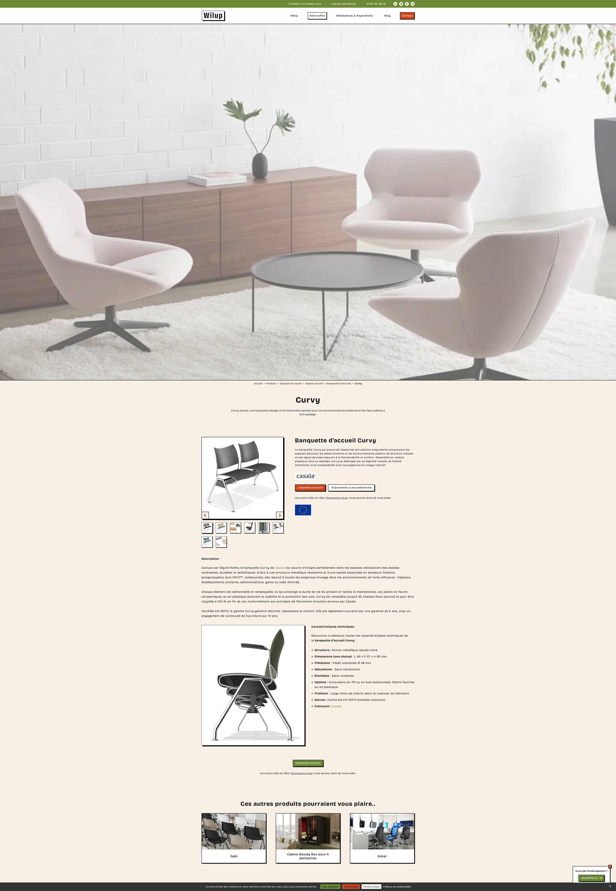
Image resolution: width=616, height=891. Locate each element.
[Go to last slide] (205, 515)
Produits (271, 383)
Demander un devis (310, 487)
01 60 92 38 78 (376, 3)
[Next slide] (279, 515)
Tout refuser (351, 886)
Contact (407, 15)
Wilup (294, 15)
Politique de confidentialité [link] (397, 886)
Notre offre (317, 15)
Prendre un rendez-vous (305, 3)
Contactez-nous (337, 497)
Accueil (258, 383)
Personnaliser (371, 886)
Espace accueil (314, 383)
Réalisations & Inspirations (354, 15)
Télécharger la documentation (351, 487)
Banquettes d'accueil (339, 383)
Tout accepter (330, 886)
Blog (387, 15)
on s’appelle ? (590, 878)
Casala (280, 567)
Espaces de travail (290, 383)
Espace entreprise (344, 3)
